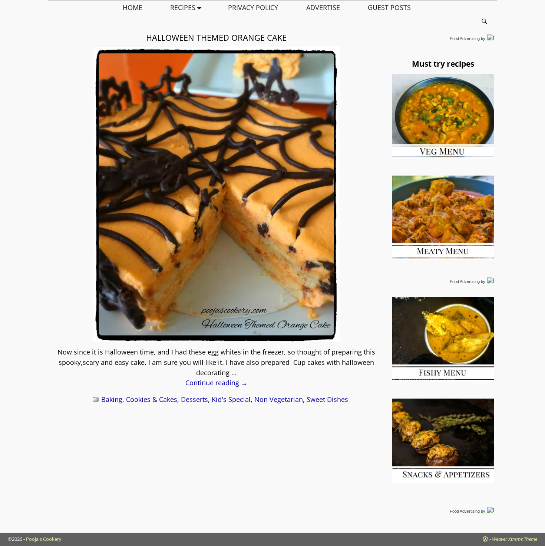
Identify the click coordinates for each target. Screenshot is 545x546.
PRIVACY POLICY (253, 7)
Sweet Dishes (327, 399)
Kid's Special (231, 399)
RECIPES (182, 7)
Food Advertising (465, 38)
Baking (111, 399)
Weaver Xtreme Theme (514, 539)
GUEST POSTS (389, 7)
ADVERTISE (323, 7)
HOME (132, 7)
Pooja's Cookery (44, 539)
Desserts (194, 399)
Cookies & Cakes (151, 399)
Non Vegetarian (278, 399)
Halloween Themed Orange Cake (216, 37)
